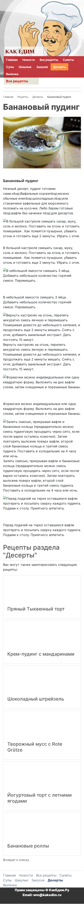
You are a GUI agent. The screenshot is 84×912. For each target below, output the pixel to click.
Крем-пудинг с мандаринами (40, 654)
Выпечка (12, 74)
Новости (28, 59)
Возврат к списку (16, 860)
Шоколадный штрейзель (35, 699)
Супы (10, 67)
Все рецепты (49, 59)
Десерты (59, 67)
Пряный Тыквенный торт (36, 609)
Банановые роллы (28, 846)
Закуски (42, 67)
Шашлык (25, 67)
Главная (12, 59)
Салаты (68, 59)
